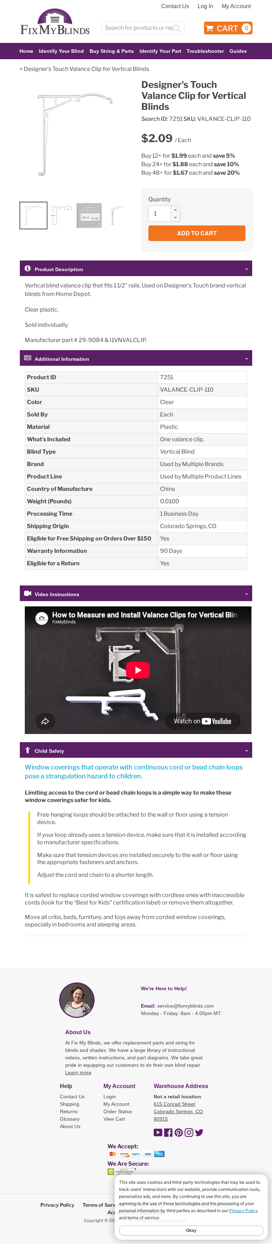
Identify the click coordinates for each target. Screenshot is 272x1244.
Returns (69, 1111)
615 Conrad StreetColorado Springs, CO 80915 (178, 1111)
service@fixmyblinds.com (185, 1006)
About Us (70, 1126)
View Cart (114, 1119)
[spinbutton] (166, 214)
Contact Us (175, 6)
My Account (236, 6)
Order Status (117, 1111)
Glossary (70, 1119)
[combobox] (143, 28)
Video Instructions (57, 594)
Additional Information (62, 359)
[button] (175, 210)
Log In (205, 6)
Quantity (159, 199)
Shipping (69, 1104)
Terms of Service (103, 1205)
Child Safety (49, 751)
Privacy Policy (57, 1205)
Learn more (78, 1072)
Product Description (59, 269)
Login (109, 1096)
